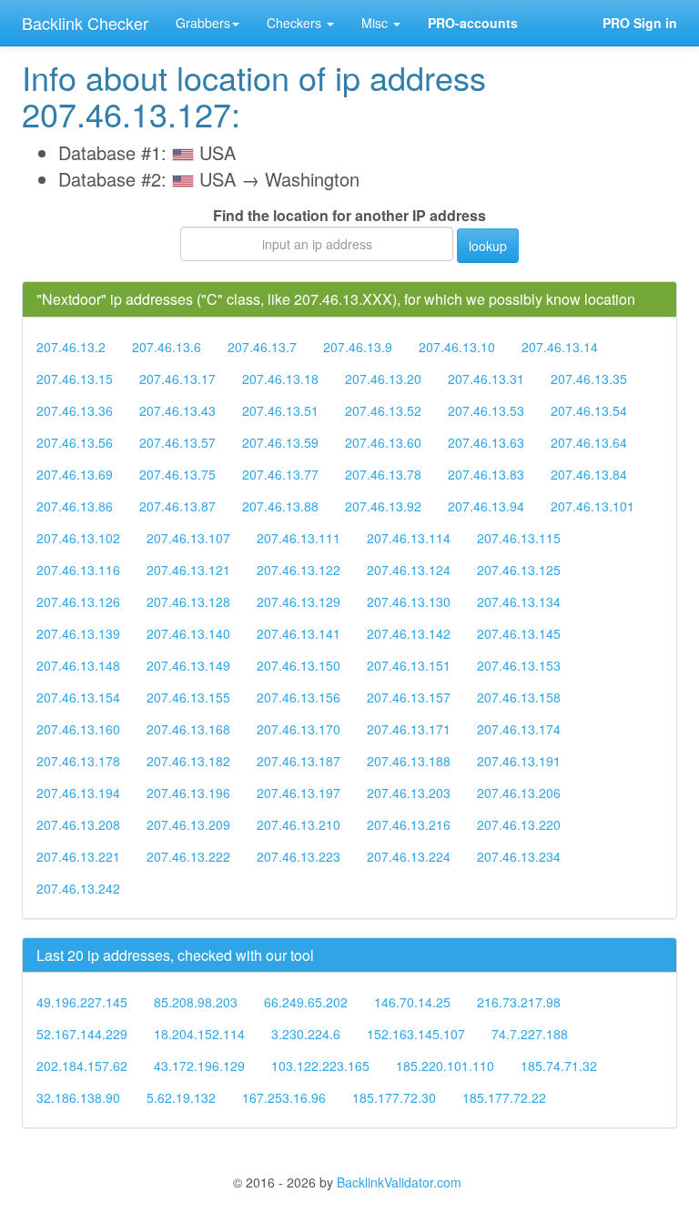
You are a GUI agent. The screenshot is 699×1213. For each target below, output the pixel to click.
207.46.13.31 (486, 378)
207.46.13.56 (74, 442)
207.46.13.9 (357, 347)
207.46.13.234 (519, 856)
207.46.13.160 (78, 729)
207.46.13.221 (78, 856)
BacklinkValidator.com (399, 1182)
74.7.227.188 (529, 1034)
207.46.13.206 (519, 792)
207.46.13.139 (78, 633)
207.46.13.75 (177, 474)
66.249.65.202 (306, 1002)
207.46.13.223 (298, 856)
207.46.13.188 (409, 761)
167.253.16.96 (284, 1097)
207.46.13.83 (486, 474)
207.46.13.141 (298, 633)
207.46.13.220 (519, 824)
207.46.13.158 (519, 697)
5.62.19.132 (181, 1097)
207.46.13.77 (280, 474)
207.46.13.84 (589, 474)
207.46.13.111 (298, 538)
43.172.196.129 (199, 1065)
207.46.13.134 (519, 601)
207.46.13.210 (298, 824)
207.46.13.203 (409, 792)
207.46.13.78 (383, 474)
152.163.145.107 (416, 1034)
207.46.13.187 (298, 761)
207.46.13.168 (188, 729)
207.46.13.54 (589, 410)
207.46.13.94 (486, 506)
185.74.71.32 (559, 1065)
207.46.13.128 (188, 601)
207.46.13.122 (298, 570)
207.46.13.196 (188, 792)
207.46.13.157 (409, 697)
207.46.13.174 (519, 729)
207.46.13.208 (78, 824)
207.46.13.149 (188, 665)
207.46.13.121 (188, 570)
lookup (488, 246)
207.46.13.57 (177, 442)
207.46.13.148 (78, 665)
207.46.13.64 (589, 442)
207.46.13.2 (71, 347)
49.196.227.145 (81, 1002)
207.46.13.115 (519, 538)
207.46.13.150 (298, 665)
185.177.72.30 (394, 1097)
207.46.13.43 (177, 410)
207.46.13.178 (78, 761)
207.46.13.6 (166, 347)
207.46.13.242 (78, 888)
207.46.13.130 (409, 601)
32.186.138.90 (78, 1097)
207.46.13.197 (298, 792)
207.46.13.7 (262, 347)
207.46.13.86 (74, 506)
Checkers (296, 23)
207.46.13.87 (177, 506)
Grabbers (203, 23)
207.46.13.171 (409, 729)
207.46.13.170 (298, 729)
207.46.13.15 (74, 378)
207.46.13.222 (188, 856)
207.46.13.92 (383, 506)
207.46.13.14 (560, 347)
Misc (376, 23)
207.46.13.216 (409, 824)
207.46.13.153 (519, 665)
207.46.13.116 (78, 570)
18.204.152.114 (199, 1034)
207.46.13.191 (519, 761)
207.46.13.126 (78, 601)
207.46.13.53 (486, 410)
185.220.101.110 (445, 1065)
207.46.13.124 (409, 570)
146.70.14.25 (412, 1002)
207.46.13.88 (280, 506)
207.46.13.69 (74, 474)
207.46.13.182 (188, 761)
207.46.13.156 (298, 697)
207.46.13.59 (280, 442)
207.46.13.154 (78, 697)
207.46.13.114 (409, 538)
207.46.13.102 (78, 538)
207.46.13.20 (383, 378)
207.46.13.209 (188, 824)
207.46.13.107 (188, 538)
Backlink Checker (85, 23)
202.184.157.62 (81, 1065)
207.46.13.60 (383, 442)
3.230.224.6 (305, 1034)
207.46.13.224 (409, 856)
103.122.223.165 (320, 1065)
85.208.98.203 (196, 1002)
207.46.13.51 (280, 410)
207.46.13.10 (457, 347)
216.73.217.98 (519, 1002)
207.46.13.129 (298, 601)
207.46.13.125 (519, 570)
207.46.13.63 (486, 442)
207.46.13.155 (188, 697)
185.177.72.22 (504, 1097)
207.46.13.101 (592, 506)
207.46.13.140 (188, 633)
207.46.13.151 (409, 665)
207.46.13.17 (177, 378)
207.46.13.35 (589, 378)
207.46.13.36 (74, 410)
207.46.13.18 (280, 378)
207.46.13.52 (383, 410)
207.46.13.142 (409, 633)
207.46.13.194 (78, 792)
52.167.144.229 (81, 1034)
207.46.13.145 (519, 633)
